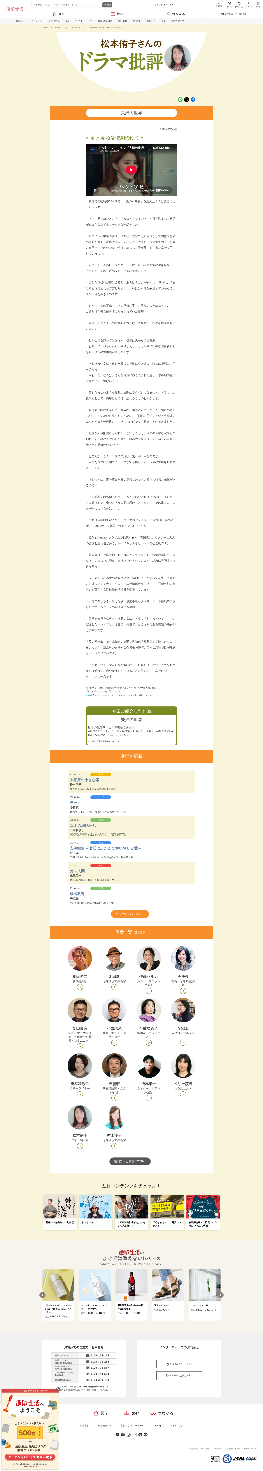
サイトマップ (176, 1425)
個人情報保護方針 (233, 1449)
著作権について (250, 1449)
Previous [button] (42, 1295)
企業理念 (84, 1425)
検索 (108, 5)
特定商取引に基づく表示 (199, 1449)
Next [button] (220, 1295)
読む (120, 14)
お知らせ (157, 1425)
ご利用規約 (217, 1449)
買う (61, 14)
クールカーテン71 (163, 1305)
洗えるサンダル (125, 1305)
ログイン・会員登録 (220, 5)
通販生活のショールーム (132, 1425)
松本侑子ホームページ (96, 695)
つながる (178, 14)
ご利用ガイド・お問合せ (236, 14)
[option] (58, 1295)
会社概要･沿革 (104, 1425)
